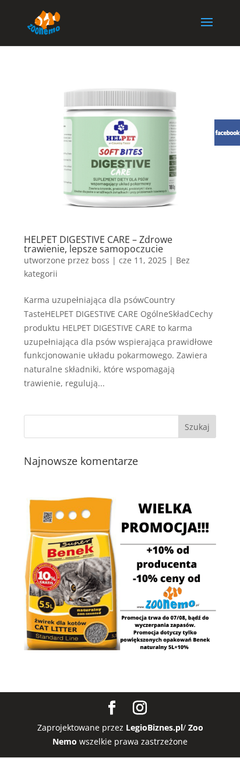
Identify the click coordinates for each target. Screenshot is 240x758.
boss (100, 260)
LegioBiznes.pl (154, 727)
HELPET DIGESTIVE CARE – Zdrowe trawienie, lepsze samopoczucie (98, 244)
